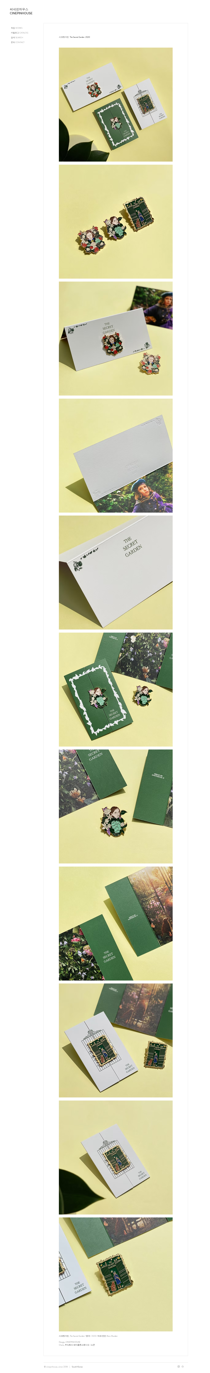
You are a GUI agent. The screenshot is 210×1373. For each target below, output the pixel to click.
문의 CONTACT (17, 42)
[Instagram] (178, 1366)
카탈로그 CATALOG (19, 32)
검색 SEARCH (17, 37)
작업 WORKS (16, 27)
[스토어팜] (182, 1366)
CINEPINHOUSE (21, 13)
